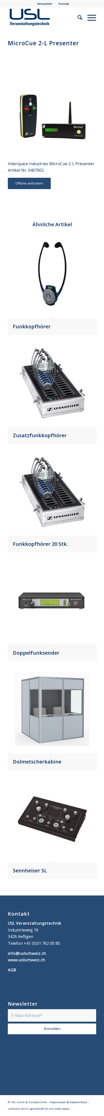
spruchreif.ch (39, 1108)
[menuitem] (45, 4)
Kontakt (64, 4)
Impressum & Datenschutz (68, 1102)
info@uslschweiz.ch (27, 953)
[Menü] (89, 17)
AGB (12, 970)
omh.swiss (62, 1108)
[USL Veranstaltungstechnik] (43, 17)
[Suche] (77, 17)
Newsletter (45, 4)
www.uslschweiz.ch (26, 960)
